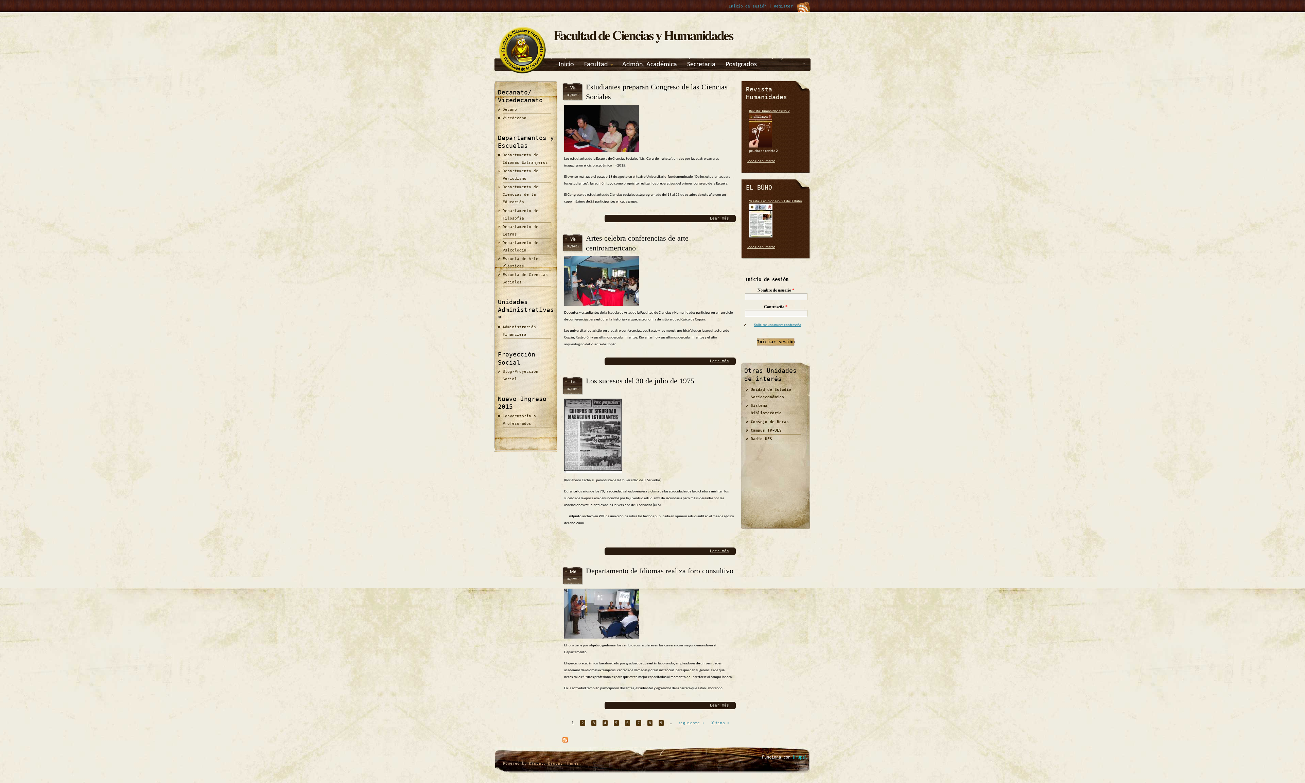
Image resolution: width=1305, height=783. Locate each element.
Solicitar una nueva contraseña (777, 325)
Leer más (719, 218)
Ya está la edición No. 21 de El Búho (775, 201)
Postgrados (741, 64)
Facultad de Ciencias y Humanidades (643, 35)
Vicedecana (514, 118)
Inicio (566, 64)
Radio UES (761, 439)
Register (783, 6)
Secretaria (701, 64)
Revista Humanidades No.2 (769, 111)
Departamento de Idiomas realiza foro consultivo (659, 571)
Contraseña (775, 306)
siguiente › (691, 723)
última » (720, 723)
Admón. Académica (649, 64)
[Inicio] (522, 73)
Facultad (596, 64)
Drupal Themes (563, 763)
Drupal (536, 763)
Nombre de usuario (776, 290)
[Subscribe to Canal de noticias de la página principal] (565, 742)
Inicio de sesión (748, 6)
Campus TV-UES (766, 430)
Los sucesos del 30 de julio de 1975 (640, 381)
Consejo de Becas (770, 422)
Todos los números (761, 161)
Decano (510, 109)
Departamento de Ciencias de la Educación (520, 194)
